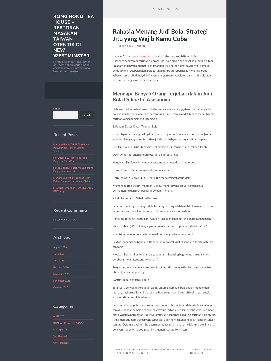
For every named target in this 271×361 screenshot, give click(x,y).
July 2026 (58, 253)
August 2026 (60, 247)
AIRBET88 (58, 316)
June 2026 (58, 260)
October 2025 (60, 287)
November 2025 (61, 280)
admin (141, 46)
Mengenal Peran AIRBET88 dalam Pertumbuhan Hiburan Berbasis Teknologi (71, 147)
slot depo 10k (60, 329)
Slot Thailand (60, 336)
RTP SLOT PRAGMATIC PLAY (68, 322)
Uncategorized (61, 342)
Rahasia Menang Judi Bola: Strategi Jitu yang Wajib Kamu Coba (160, 34)
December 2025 (61, 273)
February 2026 (61, 267)
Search (57, 109)
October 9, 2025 (123, 46)
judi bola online (142, 56)
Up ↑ (204, 353)
